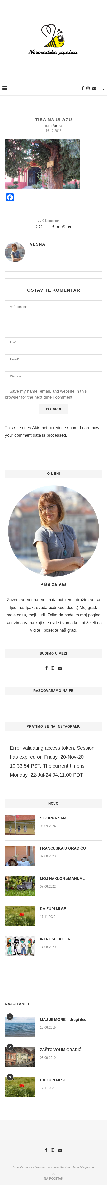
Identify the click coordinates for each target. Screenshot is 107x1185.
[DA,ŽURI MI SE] (20, 916)
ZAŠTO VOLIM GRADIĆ (60, 1050)
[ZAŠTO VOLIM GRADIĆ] (20, 1057)
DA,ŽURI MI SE (53, 909)
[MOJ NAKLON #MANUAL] (20, 886)
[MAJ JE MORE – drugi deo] (20, 1027)
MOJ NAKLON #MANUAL (62, 878)
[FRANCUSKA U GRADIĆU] (20, 856)
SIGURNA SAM (53, 818)
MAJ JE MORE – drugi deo (63, 1019)
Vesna (57, 126)
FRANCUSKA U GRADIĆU (63, 848)
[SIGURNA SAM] (20, 825)
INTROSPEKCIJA (55, 939)
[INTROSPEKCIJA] (20, 946)
